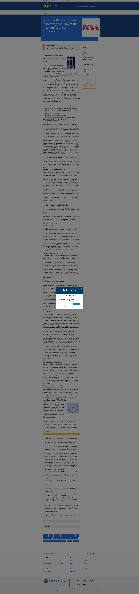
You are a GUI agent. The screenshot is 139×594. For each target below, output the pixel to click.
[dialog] (69, 298)
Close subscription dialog (82, 288)
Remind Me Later (72, 306)
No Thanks (65, 306)
